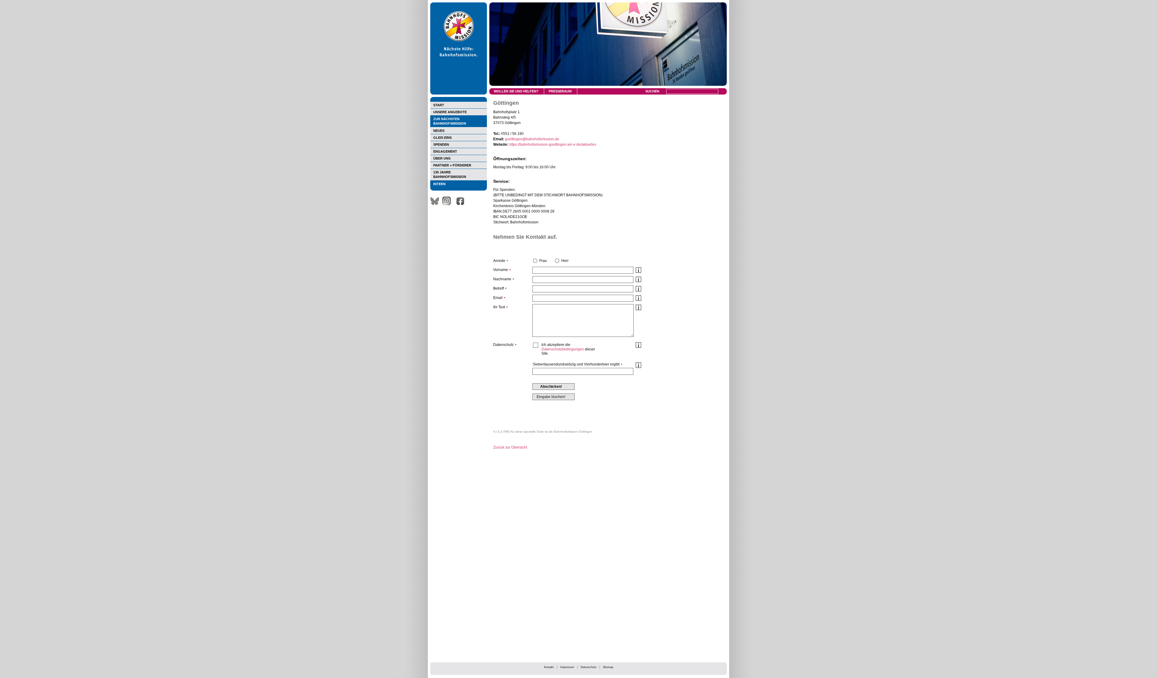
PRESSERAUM (560, 91)
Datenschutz (589, 667)
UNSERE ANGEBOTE (450, 112)
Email (498, 298)
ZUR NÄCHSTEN (449, 121)
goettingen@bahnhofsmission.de (532, 139)
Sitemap (608, 667)
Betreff (498, 288)
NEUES (438, 130)
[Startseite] (458, 93)
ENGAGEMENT (445, 151)
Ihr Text (499, 307)
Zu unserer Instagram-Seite (448, 201)
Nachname (502, 279)
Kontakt (549, 667)
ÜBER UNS (441, 158)
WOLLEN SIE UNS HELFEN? (516, 91)
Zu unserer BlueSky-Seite (436, 201)
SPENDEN (441, 144)
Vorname (500, 270)
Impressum (567, 667)
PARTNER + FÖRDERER (452, 165)
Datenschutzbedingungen (562, 349)
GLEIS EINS (442, 137)
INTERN (439, 184)
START (438, 105)
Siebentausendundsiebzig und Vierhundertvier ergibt (576, 364)
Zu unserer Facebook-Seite (462, 201)
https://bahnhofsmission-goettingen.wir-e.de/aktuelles (552, 144)
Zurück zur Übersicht (510, 447)
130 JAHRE (449, 174)
